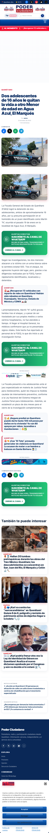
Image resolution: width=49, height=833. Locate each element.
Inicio (3, 756)
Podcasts (4, 760)
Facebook (5, 779)
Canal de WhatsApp (8, 776)
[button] (45, 784)
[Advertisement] (24, 56)
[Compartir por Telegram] (21, 131)
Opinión (4, 763)
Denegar (24, 816)
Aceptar (24, 809)
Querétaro (6, 90)
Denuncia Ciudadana (9, 766)
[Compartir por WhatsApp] (15, 131)
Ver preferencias (24, 822)
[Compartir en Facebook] (3, 131)
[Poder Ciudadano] (24, 8)
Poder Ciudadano (12, 729)
